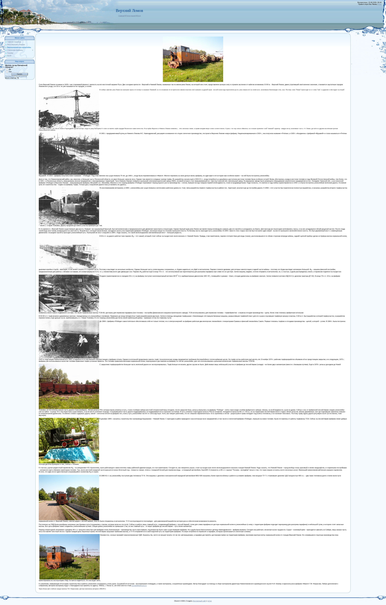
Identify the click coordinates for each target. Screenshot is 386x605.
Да (10, 69)
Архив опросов (21, 76)
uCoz (210, 601)
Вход (139, 16)
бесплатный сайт (199, 601)
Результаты (9, 76)
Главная (121, 16)
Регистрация (131, 16)
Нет (10, 72)
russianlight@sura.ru (139, 585)
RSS (379, 4)
